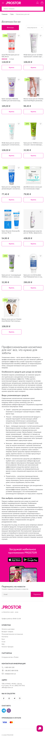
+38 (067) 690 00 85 (11, 670)
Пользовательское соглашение (12, 634)
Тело (12, 14)
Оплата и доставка (8, 629)
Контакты (5, 636)
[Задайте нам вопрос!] (40, 729)
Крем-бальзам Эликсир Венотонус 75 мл (11, 232)
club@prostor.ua (10, 674)
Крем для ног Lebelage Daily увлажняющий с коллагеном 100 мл (11, 188)
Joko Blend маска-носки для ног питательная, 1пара (33, 188)
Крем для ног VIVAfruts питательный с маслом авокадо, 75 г (33, 144)
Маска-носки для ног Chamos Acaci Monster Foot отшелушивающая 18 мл (11, 320)
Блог (3, 639)
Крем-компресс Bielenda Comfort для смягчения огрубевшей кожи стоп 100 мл (11, 100)
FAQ (3, 644)
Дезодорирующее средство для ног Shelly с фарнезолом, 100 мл (33, 232)
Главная (5, 14)
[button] (19, 36)
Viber (20, 698)
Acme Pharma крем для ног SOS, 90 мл (10, 55)
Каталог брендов (7, 646)
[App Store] (15, 559)
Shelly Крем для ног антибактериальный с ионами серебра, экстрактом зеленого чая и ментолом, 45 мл (33, 56)
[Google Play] (30, 559)
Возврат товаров (7, 631)
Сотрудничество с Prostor (10, 657)
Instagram (9, 698)
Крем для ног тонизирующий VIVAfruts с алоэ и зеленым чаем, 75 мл (11, 276)
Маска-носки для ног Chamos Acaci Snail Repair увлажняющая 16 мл (33, 100)
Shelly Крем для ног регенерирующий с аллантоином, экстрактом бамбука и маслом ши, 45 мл (11, 144)
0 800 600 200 (9, 667)
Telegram (14, 698)
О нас (3, 641)
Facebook (4, 698)
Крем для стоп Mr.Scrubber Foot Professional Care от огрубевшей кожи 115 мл (33, 276)
